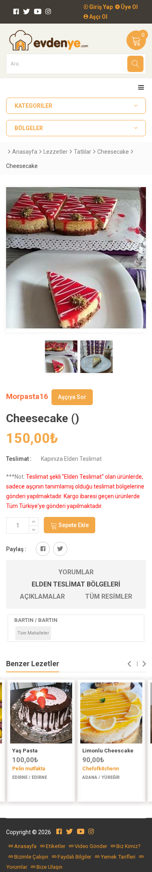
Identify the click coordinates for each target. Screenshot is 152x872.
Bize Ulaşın (49, 867)
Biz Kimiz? (128, 846)
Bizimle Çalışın (31, 857)
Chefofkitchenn (100, 769)
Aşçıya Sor (72, 397)
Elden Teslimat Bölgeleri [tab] (76, 584)
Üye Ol (129, 7)
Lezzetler (55, 151)
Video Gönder (91, 846)
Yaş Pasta (25, 751)
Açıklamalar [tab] (42, 596)
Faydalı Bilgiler (74, 857)
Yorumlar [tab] (76, 572)
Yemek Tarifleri (118, 857)
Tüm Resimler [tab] (108, 596)
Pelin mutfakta (28, 769)
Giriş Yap (100, 7)
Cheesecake (113, 151)
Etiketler (55, 846)
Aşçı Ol (97, 16)
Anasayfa (24, 151)
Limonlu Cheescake (107, 751)
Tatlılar (82, 151)
